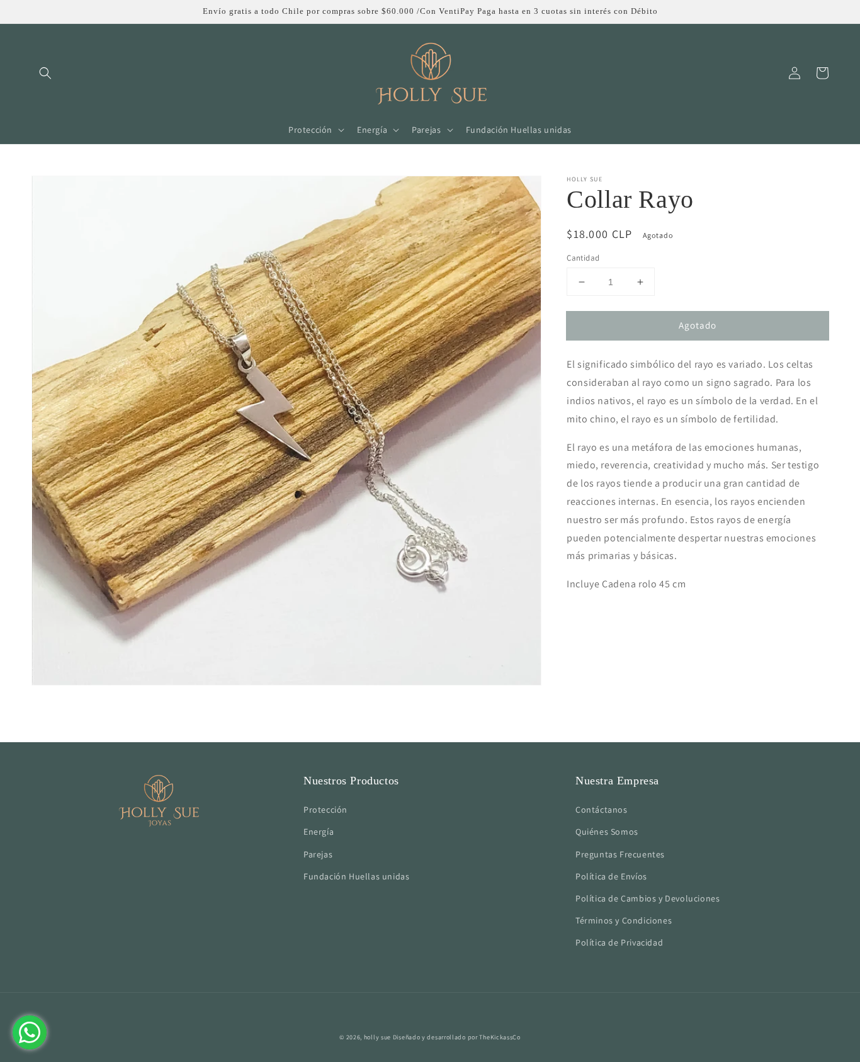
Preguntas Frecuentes (620, 854)
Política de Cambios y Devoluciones (647, 898)
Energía (318, 831)
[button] (45, 73)
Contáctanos (601, 809)
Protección (325, 809)
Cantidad (583, 257)
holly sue (377, 1037)
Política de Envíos (611, 876)
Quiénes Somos (606, 831)
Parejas (317, 854)
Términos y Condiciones (623, 920)
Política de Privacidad (619, 942)
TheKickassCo (499, 1037)
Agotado (697, 325)
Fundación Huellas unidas (356, 876)
